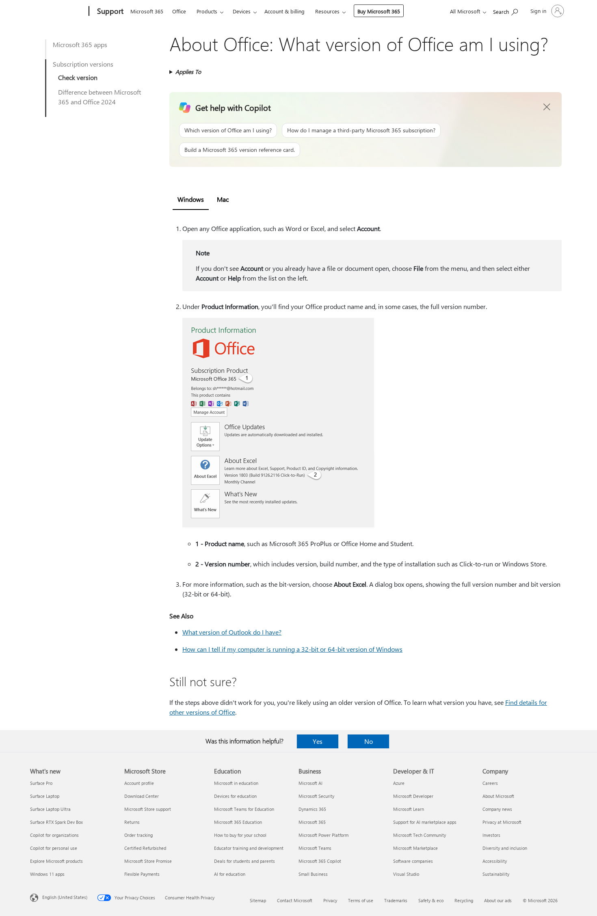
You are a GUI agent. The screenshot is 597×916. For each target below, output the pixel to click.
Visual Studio (406, 874)
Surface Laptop (44, 796)
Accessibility (494, 861)
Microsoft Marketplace (415, 848)
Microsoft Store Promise (148, 861)
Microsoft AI (310, 783)
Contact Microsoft (294, 900)
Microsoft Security (316, 796)
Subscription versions (83, 64)
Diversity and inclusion (504, 848)
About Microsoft (498, 796)
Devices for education (235, 796)
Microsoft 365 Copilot (319, 861)
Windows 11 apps (47, 874)
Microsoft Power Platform (323, 835)
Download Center (141, 796)
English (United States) (64, 897)
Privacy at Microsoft (501, 822)
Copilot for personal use (53, 848)
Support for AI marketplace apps (424, 822)
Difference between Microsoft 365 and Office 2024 (99, 97)
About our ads (498, 900)
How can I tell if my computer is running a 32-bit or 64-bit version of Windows (292, 649)
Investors (491, 835)
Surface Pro (41, 783)
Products (207, 11)
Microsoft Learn (408, 809)
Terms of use (360, 900)
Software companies (413, 861)
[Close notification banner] (547, 107)
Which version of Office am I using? (228, 130)
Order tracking (138, 835)
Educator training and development (248, 848)
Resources (327, 11)
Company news (497, 809)
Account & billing (284, 11)
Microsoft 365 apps (80, 44)
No (368, 741)
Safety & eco (430, 900)
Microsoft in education (236, 783)
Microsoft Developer (413, 796)
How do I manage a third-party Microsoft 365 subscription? (361, 130)
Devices (242, 11)
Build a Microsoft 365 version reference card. (239, 149)
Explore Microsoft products (56, 861)
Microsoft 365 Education (238, 822)
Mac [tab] (223, 199)
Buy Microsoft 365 (378, 11)
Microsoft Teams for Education (244, 809)
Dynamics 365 (312, 809)
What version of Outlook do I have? (231, 632)
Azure (398, 783)
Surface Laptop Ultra (50, 809)
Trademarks (395, 900)
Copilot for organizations (54, 835)
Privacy (330, 900)
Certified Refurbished (145, 848)
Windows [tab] (190, 199)
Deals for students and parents (244, 861)
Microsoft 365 (146, 11)
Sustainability (495, 874)
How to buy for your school (240, 835)
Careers (490, 783)
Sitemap (258, 900)
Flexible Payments (142, 874)
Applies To (188, 72)
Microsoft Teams (314, 848)
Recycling (463, 900)
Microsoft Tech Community (419, 835)
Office (179, 11)
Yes (317, 741)
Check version (77, 77)
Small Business (313, 874)
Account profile (139, 783)
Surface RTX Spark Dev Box (56, 822)
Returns (132, 822)
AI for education (229, 874)
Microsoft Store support (147, 809)
